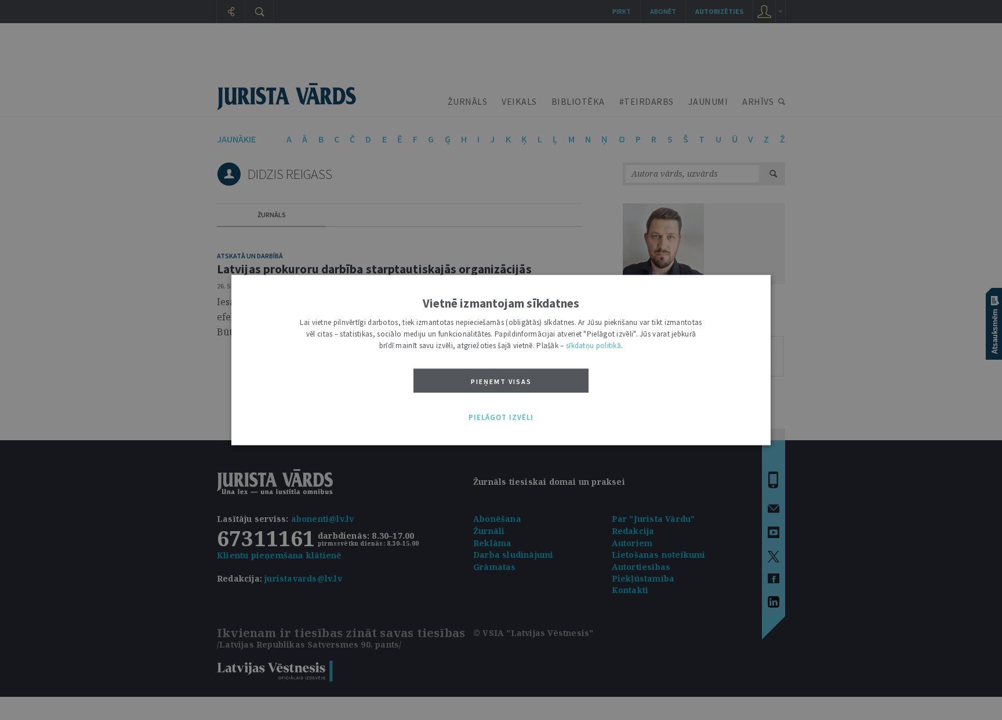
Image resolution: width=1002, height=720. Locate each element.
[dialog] (501, 360)
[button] (501, 417)
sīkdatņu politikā (593, 345)
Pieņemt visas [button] (501, 381)
